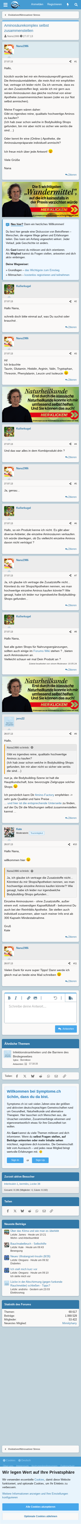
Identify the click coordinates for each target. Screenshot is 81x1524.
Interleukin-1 (11, 1184)
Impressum (22, 1466)
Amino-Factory (44, 794)
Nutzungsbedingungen (45, 1466)
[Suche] (76, 4)
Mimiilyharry (69, 1323)
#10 (75, 844)
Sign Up (40, 1160)
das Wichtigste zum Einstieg (42, 270)
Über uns (8, 1466)
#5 (75, 483)
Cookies (10, 1460)
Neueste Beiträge (15, 1224)
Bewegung (16, 1250)
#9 (75, 733)
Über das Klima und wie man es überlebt (34, 1230)
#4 (75, 444)
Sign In (15, 1160)
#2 (75, 301)
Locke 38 (35, 1184)
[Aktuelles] (68, 4)
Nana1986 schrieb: (18, 747)
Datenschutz (67, 1466)
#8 (75, 631)
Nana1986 (13, 36)
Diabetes (15, 1263)
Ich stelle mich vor (20, 1276)
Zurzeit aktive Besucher (19, 1176)
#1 (75, 61)
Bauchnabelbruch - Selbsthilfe (28, 1243)
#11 (75, 963)
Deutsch (26, 1460)
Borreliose (25, 1060)
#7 (75, 575)
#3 (75, 353)
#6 (75, 523)
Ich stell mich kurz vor (23, 1269)
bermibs (24, 1184)
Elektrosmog (17, 1292)
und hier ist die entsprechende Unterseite (34, 803)
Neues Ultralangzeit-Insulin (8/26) (30, 1256)
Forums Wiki (42, 651)
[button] (9, 998)
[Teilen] (70, 61)
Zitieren (72, 174)
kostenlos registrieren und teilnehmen (47, 274)
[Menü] (5, 5)
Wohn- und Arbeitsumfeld (24, 1238)
